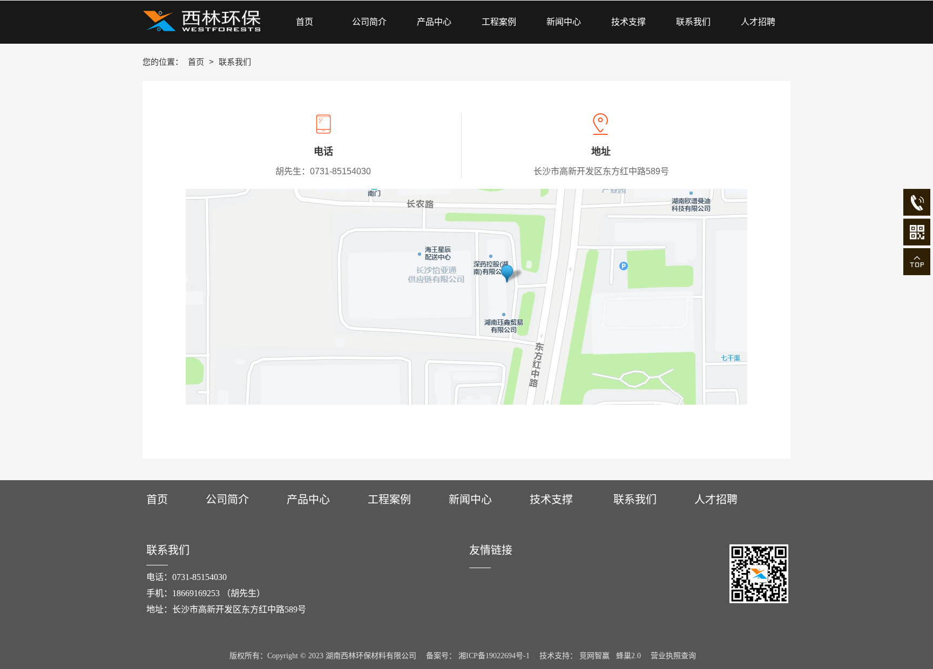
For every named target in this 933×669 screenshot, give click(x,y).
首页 (197, 61)
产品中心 (308, 500)
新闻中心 (470, 500)
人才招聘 (716, 500)
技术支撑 (551, 500)
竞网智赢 (594, 656)
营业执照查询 (673, 656)
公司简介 (227, 500)
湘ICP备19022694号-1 (494, 656)
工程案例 (389, 500)
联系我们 (635, 500)
